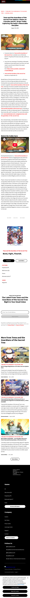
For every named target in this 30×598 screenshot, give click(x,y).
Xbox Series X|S (8, 492)
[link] (15, 362)
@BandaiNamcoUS (10, 546)
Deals (6, 503)
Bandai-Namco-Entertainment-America (15, 559)
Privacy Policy (11, 325)
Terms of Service (20, 325)
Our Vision (7, 520)
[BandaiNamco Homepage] (10, 567)
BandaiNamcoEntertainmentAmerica (15, 549)
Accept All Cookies (15, 595)
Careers (6, 517)
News (2, 11)
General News (9, 13)
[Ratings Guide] (9, 472)
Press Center (8, 523)
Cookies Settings (15, 587)
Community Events (9, 572)
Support (7, 530)
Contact (7, 534)
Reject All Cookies (15, 591)
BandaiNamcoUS (10, 556)
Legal (16, 572)
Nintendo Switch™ (9, 499)
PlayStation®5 (8, 496)
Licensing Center (9, 527)
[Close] (27, 577)
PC (5, 489)
